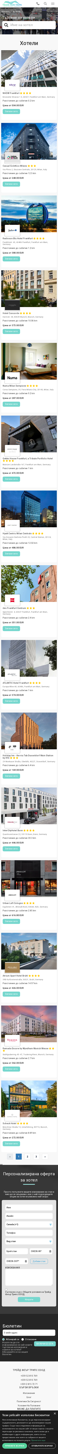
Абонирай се (12, 1339)
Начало (6, 11)
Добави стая (39, 1261)
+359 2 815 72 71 (29, 1384)
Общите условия (32, 1292)
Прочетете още (38, 1440)
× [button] (55, 1414)
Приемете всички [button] (14, 1446)
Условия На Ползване (29, 1405)
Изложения (29, 1393)
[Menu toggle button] (52, 3)
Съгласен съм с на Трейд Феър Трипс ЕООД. (28, 1293)
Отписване (31, 1339)
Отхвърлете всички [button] (42, 1446)
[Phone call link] (38, 3)
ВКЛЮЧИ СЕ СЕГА (44, 1344)
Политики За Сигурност (29, 1401)
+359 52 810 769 (29, 1376)
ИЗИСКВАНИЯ (12, 1267)
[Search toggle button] (45, 3)
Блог (29, 1397)
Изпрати (29, 1299)
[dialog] (29, 1432)
